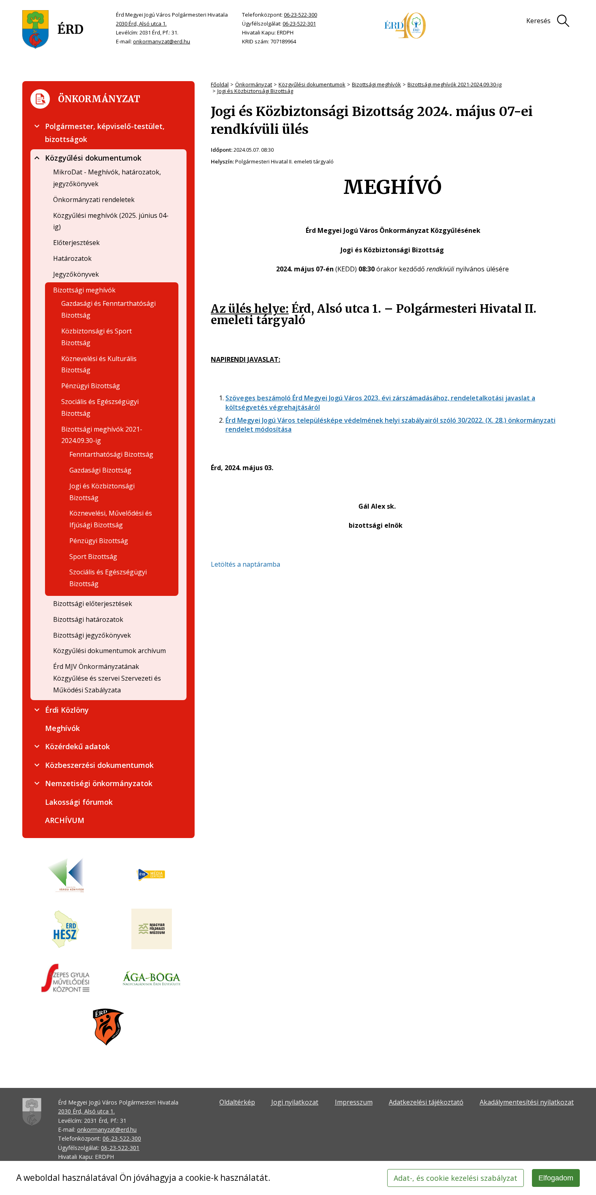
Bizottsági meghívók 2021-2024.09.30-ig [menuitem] (101, 435)
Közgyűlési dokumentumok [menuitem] (93, 158)
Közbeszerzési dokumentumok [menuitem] (99, 765)
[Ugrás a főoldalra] (53, 29)
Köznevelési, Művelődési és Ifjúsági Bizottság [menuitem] (110, 519)
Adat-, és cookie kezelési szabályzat (455, 1178)
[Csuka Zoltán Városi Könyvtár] (65, 875)
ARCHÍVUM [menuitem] (64, 820)
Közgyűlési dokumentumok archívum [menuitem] (109, 650)
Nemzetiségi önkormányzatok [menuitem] (98, 783)
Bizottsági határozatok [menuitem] (88, 619)
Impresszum (354, 1102)
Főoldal (220, 84)
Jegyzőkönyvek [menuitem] (76, 274)
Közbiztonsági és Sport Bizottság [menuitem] (96, 337)
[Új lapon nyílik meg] (152, 875)
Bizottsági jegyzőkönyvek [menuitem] (92, 635)
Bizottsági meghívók (376, 84)
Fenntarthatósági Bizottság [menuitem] (111, 454)
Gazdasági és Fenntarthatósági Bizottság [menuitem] (108, 309)
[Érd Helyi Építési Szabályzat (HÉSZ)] (65, 930)
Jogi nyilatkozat (294, 1102)
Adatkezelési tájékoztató (426, 1102)
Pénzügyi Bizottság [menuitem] (90, 385)
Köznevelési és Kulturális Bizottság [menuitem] (99, 364)
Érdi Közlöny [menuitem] (67, 710)
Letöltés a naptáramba (245, 564)
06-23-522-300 (300, 14)
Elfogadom (555, 1178)
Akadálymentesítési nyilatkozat (527, 1102)
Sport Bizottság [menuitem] (93, 556)
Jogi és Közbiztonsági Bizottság (255, 91)
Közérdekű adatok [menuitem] (77, 746)
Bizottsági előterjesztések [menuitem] (92, 603)
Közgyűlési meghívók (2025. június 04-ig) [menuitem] (111, 221)
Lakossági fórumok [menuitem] (79, 802)
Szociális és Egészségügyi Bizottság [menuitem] (100, 407)
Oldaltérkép (237, 1102)
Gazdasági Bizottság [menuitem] (100, 470)
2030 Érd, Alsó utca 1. (141, 23)
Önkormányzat (253, 84)
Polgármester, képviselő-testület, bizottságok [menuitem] (105, 132)
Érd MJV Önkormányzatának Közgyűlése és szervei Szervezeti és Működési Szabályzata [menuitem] (107, 678)
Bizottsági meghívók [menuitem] (84, 290)
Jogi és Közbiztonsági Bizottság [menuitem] (102, 491)
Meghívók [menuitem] (62, 728)
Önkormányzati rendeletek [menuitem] (94, 199)
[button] (36, 126)
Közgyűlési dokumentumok (312, 84)
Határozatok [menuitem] (72, 258)
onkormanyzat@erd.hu (161, 41)
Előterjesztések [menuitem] (76, 242)
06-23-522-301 (299, 23)
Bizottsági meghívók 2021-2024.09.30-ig (454, 84)
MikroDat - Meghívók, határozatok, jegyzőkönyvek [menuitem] (107, 178)
